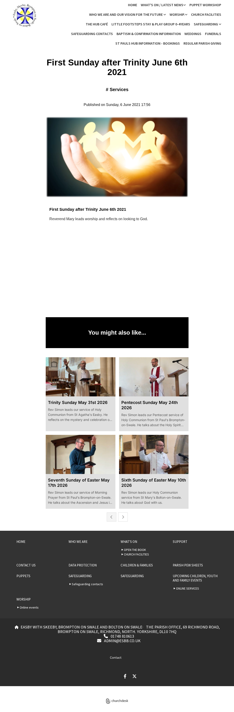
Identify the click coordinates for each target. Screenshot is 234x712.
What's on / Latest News (162, 5)
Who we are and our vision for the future (126, 14)
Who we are (78, 541)
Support (180, 541)
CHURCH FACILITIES (206, 14)
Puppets (23, 576)
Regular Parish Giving (202, 43)
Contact (116, 657)
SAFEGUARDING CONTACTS (92, 33)
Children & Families (137, 565)
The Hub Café (97, 24)
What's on (129, 541)
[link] (163, 5)
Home (132, 5)
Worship (23, 599)
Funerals (213, 33)
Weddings (192, 33)
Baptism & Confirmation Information (149, 33)
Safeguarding (206, 24)
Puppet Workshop (205, 5)
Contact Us (26, 565)
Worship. (177, 14)
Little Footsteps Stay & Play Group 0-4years (151, 24)
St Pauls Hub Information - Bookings (147, 43)
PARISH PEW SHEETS (188, 565)
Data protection (83, 565)
